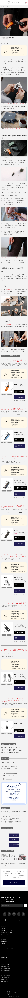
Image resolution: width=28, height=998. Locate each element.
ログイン (8, 920)
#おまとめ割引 (17, 752)
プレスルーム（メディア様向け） (8, 948)
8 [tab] (8, 487)
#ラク (7, 752)
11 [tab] (10, 487)
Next (26, 22)
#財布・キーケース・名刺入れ (6, 750)
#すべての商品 (17, 753)
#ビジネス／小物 (4, 749)
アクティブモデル (19, 157)
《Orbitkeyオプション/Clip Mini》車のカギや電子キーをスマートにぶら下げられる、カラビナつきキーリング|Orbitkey (14, 700)
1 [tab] (3, 487)
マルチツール (9, 289)
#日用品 (9, 749)
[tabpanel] (14, 22)
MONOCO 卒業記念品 (5, 968)
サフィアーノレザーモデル (9, 128)
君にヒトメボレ (22, 815)
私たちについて (4, 941)
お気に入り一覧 (21, 920)
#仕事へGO (11, 753)
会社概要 (3, 943)
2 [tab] (4, 487)
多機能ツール (15, 103)
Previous (1, 22)
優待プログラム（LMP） (6, 984)
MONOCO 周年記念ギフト (6, 964)
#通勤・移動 (15, 750)
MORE (18, 365)
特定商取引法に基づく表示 (6, 932)
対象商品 (13, 48)
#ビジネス (18, 747)
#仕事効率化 (11, 752)
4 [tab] (6, 584)
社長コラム (3, 979)
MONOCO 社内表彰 (5, 966)
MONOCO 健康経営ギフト (6, 970)
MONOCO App (4, 957)
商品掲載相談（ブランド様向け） (8, 946)
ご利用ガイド (4, 928)
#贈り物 (20, 750)
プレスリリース (4, 977)
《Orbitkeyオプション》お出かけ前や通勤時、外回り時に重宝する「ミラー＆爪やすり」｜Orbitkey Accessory (14, 650)
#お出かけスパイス (4, 753)
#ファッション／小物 (11, 747)
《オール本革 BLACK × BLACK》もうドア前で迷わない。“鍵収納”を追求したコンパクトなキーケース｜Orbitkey (14, 506)
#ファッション (4, 747)
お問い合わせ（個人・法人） (7, 930)
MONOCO (3, 955)
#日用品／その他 (15, 749)
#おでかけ (3, 752)
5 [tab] (6, 487)
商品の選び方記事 (4, 981)
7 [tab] (8, 584)
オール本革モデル (7, 103)
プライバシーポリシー (5, 934)
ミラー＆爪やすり (22, 103)
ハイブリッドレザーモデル (5, 257)
